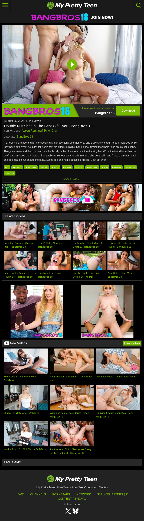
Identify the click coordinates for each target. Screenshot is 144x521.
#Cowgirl (79, 167)
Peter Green (51, 130)
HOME (19, 494)
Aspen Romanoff (32, 130)
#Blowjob (67, 167)
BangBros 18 (25, 136)
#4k (6, 167)
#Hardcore (116, 167)
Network (83, 494)
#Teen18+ (9, 173)
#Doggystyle (92, 167)
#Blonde (55, 167)
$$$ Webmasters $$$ (113, 494)
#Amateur (17, 167)
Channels (38, 494)
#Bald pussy (31, 167)
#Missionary (130, 167)
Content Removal (72, 498)
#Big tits (44, 167)
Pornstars (61, 494)
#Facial (105, 167)
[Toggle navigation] (5, 5)
